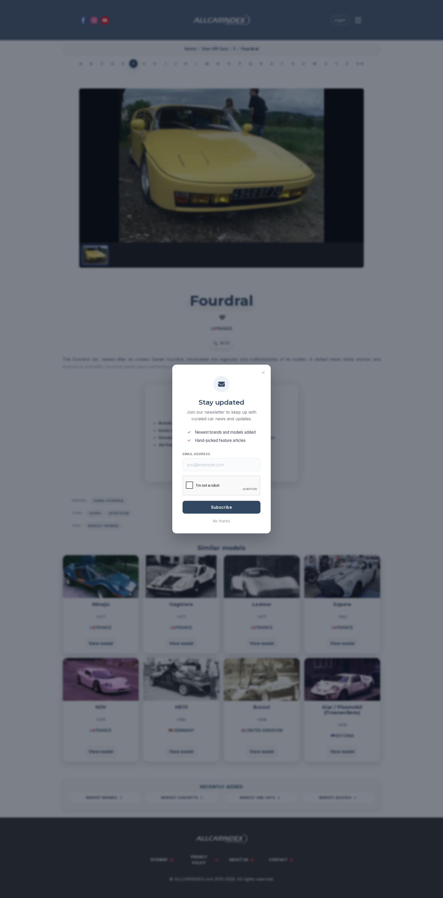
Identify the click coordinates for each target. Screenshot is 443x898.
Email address (196, 454)
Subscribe (221, 507)
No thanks (221, 521)
